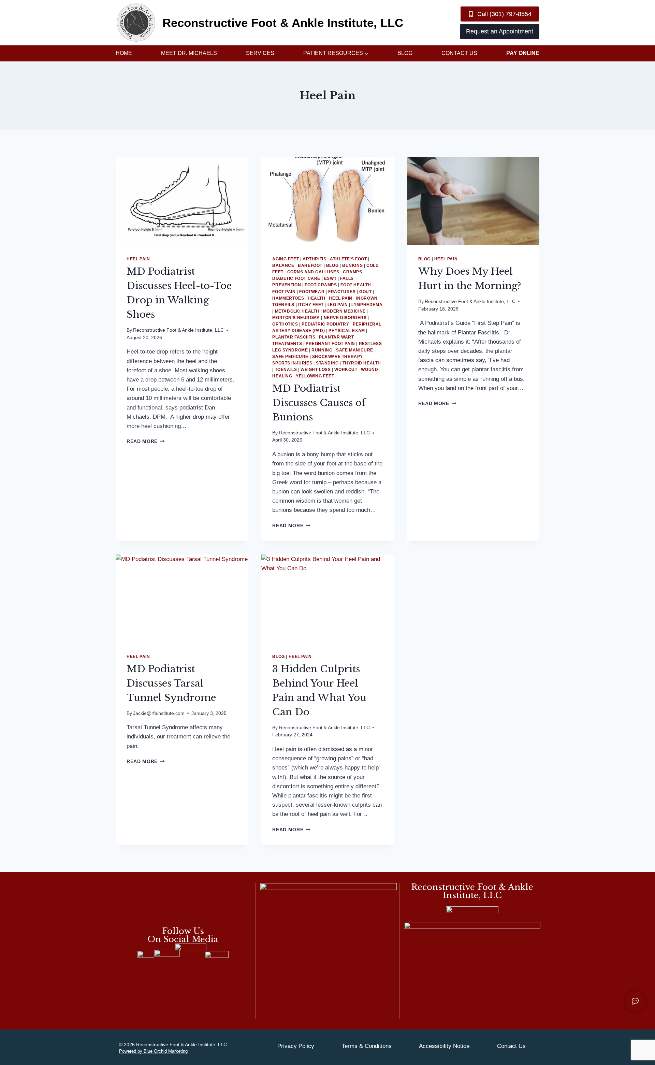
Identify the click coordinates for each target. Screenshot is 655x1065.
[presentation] (182, 201)
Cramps (352, 272)
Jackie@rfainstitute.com (159, 713)
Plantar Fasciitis (293, 337)
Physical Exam (347, 330)
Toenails (286, 369)
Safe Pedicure (290, 356)
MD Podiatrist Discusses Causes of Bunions (319, 403)
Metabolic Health (297, 311)
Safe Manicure (354, 350)
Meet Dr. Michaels (189, 53)
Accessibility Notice (444, 1046)
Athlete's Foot (348, 259)
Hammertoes (288, 298)
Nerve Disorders (345, 317)
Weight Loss (316, 369)
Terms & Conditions (367, 1046)
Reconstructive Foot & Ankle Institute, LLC (178, 330)
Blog (404, 53)
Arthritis (314, 259)
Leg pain (338, 304)
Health (316, 298)
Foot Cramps (321, 285)
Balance (283, 265)
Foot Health (355, 285)
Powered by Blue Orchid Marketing (153, 1051)
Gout (365, 291)
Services (260, 53)
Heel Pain (138, 259)
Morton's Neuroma (296, 317)
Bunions (352, 265)
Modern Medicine (344, 311)
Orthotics (285, 324)
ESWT (330, 278)
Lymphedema (366, 304)
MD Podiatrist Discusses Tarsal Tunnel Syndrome (171, 683)
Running (321, 350)
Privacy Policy (295, 1046)
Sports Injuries (292, 363)
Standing (327, 363)
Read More (146, 441)
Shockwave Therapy (337, 356)
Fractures (341, 291)
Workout (345, 369)
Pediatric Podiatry (325, 324)
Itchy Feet (311, 304)
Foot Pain (283, 291)
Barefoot (310, 265)
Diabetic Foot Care (296, 278)
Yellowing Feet (315, 376)
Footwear (311, 291)
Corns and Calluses (313, 272)
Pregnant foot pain (330, 343)
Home (124, 53)
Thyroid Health (362, 363)
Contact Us (459, 53)
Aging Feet (285, 259)
